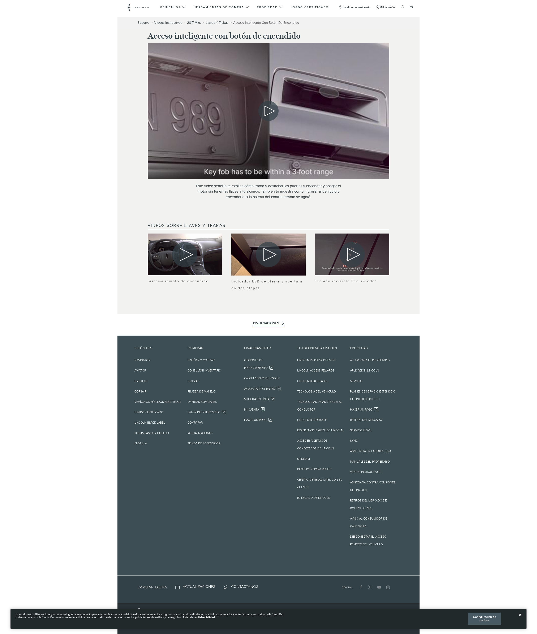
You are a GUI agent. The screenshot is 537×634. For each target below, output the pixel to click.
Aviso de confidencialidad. (199, 617)
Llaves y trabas (217, 23)
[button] (173, 7)
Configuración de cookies (484, 618)
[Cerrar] (519, 618)
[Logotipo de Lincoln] (138, 7)
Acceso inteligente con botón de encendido (266, 23)
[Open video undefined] (185, 254)
